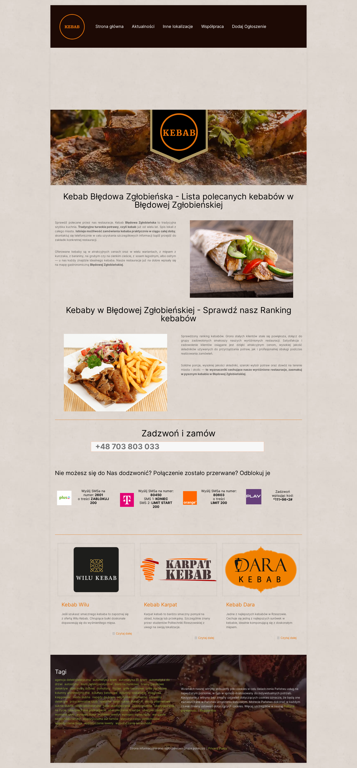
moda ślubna (81, 697)
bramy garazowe (152, 684)
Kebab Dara (240, 604)
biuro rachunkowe (127, 684)
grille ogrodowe (156, 688)
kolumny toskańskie (132, 692)
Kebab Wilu (75, 604)
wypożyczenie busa (68, 723)
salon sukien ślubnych (128, 701)
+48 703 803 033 (127, 446)
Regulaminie (208, 710)
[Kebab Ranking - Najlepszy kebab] (72, 26)
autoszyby (71, 684)
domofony (103, 688)
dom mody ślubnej (82, 688)
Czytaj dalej (124, 633)
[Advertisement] (178, 79)
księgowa (154, 692)
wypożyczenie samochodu (133, 723)
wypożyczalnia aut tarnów (100, 718)
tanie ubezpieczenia (116, 705)
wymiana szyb (64, 714)
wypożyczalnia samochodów (139, 718)
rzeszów (105, 701)
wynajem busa (86, 714)
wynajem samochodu (136, 714)
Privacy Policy (217, 748)
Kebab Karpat (160, 604)
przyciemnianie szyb (84, 701)
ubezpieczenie (152, 710)
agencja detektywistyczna (73, 679)
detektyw (61, 688)
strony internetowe (157, 701)
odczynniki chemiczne (132, 697)
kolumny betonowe (104, 692)
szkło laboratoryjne (88, 705)
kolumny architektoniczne (72, 692)
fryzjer (116, 688)
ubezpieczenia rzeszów (124, 710)
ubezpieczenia (142, 705)
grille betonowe (133, 688)
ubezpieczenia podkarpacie (87, 710)
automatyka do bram (133, 679)
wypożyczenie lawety (98, 723)
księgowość (63, 697)
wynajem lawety (109, 714)
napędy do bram (103, 697)
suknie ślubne (64, 705)
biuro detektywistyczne (97, 684)
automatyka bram (105, 679)
